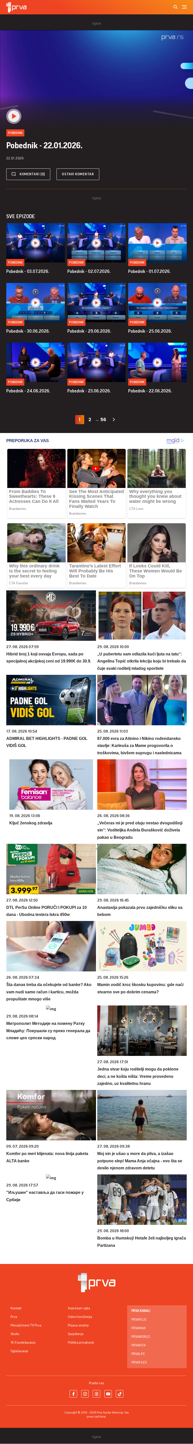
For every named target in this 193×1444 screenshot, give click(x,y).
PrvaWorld (140, 1337)
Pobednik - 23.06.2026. (89, 391)
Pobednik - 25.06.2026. (150, 331)
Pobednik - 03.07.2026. (27, 271)
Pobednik (15, 262)
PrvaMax (138, 1328)
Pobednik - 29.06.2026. (89, 331)
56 (103, 419)
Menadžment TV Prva (26, 1325)
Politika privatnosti (81, 1342)
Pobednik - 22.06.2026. (150, 391)
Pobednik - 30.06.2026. (28, 331)
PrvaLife (138, 1354)
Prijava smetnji (78, 1325)
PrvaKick (138, 1345)
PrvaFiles (139, 1362)
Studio (15, 1334)
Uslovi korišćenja (80, 1317)
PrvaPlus (138, 1319)
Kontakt (16, 1308)
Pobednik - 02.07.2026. (89, 271)
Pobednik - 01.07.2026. (149, 271)
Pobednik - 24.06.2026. (28, 391)
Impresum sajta (79, 1308)
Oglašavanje (19, 1351)
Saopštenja (75, 1334)
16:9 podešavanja (23, 1342)
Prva (14, 1317)
